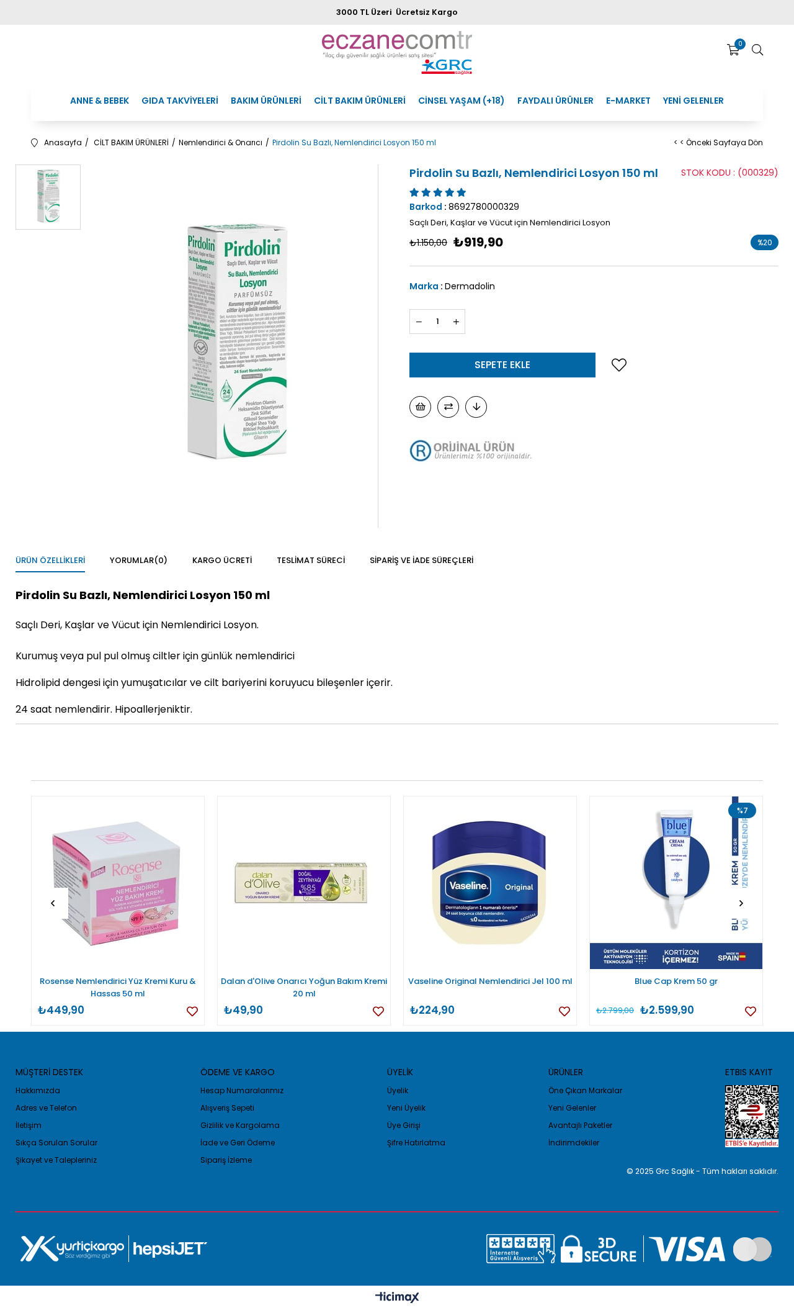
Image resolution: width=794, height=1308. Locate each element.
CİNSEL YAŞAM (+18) (461, 100)
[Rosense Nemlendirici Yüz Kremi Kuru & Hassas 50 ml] (118, 882)
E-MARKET (628, 100)
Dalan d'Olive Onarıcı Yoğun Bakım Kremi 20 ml (304, 987)
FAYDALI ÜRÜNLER (555, 100)
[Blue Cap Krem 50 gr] (676, 882)
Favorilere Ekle (192, 1011)
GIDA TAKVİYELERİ (179, 100)
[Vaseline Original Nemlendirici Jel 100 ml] (490, 882)
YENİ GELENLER (693, 100)
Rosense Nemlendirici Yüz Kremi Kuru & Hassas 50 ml (118, 987)
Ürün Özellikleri (50, 560)
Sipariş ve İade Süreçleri (421, 560)
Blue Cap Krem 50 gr (676, 981)
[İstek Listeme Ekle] (420, 407)
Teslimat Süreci (311, 560)
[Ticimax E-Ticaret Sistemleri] (397, 1298)
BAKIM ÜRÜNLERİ (266, 100)
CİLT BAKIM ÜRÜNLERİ (360, 100)
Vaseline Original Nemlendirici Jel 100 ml (490, 981)
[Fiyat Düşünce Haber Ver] (476, 407)
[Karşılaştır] (448, 407)
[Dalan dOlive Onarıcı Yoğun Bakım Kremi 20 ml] (304, 882)
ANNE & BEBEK (99, 100)
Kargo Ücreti (222, 560)
